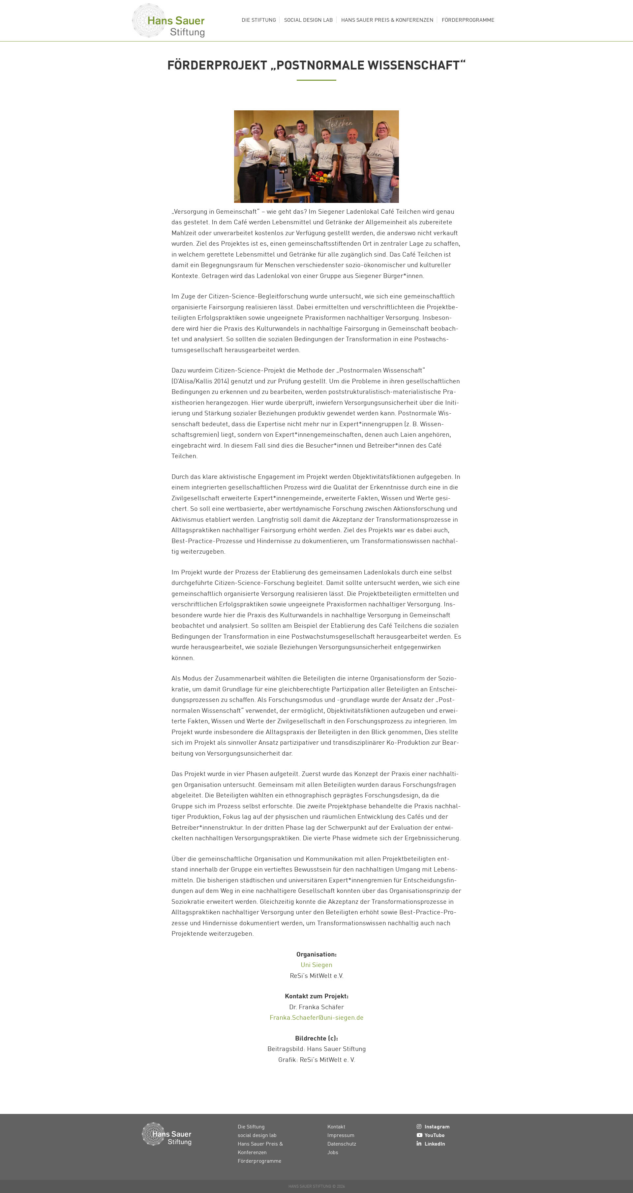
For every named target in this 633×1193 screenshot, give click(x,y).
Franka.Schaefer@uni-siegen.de (317, 1017)
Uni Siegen (316, 964)
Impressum (340, 1135)
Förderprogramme (259, 1160)
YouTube (435, 1135)
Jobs (332, 1152)
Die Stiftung (251, 1126)
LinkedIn (435, 1143)
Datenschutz (341, 1143)
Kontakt (336, 1126)
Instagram (437, 1126)
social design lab (257, 1135)
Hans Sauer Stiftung (168, 20)
